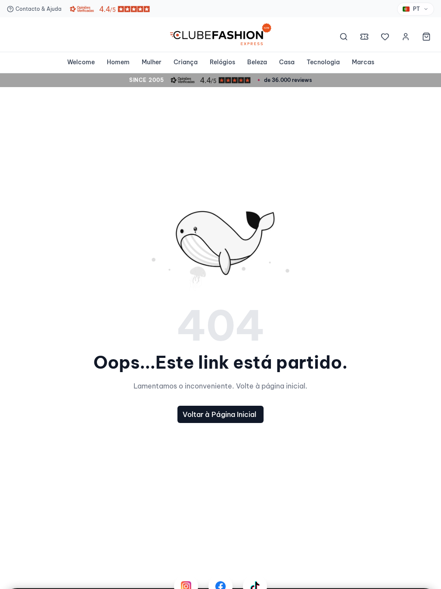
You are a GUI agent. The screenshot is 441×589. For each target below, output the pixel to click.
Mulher (151, 62)
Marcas (363, 62)
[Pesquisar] (343, 38)
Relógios (222, 62)
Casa (287, 62)
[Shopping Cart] (426, 38)
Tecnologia (323, 62)
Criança (186, 62)
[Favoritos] (385, 38)
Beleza (257, 62)
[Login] (405, 38)
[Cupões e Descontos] (364, 38)
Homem (118, 62)
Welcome (81, 62)
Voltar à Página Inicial (219, 414)
